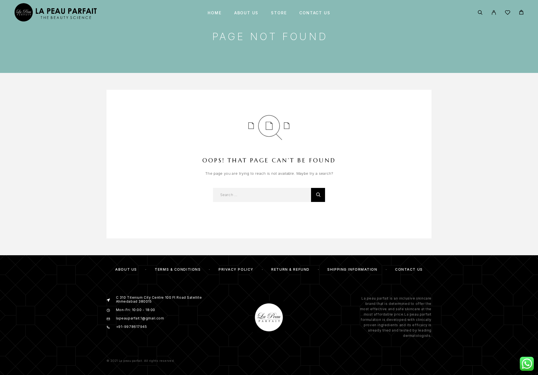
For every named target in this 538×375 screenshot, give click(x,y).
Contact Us (314, 13)
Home (214, 13)
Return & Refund (290, 269)
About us (246, 13)
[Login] (494, 13)
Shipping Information (352, 269)
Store (279, 13)
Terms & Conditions (178, 269)
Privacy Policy (236, 269)
